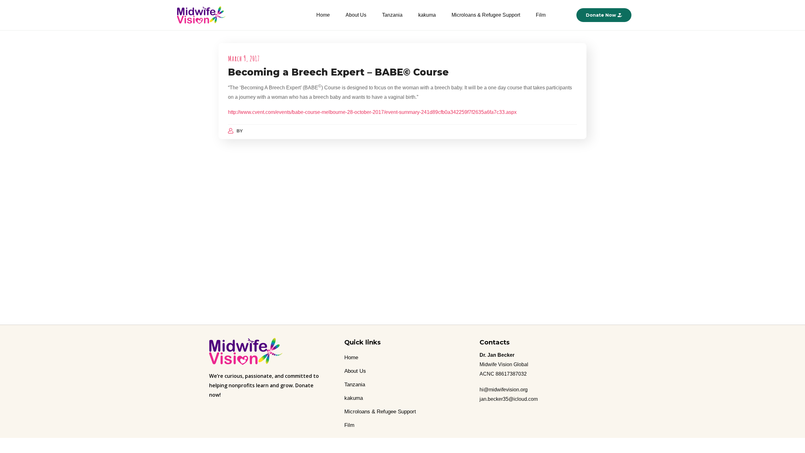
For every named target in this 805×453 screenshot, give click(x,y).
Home (323, 15)
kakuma (427, 15)
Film (541, 15)
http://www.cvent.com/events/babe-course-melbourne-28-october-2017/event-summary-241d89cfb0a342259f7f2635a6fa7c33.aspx (372, 112)
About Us (356, 15)
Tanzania (392, 15)
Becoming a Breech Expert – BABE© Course (338, 72)
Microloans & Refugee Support (486, 15)
